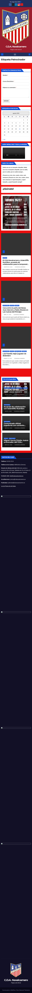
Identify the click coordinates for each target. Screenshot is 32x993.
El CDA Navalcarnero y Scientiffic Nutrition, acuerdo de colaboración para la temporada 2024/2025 (16, 263)
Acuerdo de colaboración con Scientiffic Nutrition (15, 408)
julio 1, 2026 (8, 411)
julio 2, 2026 (8, 394)
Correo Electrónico (8, 81)
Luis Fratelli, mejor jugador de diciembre (14, 355)
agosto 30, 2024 (8, 267)
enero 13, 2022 (8, 358)
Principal (17, 305)
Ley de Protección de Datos (8, 486)
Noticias (5, 257)
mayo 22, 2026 (9, 428)
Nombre (5, 75)
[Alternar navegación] (15, 54)
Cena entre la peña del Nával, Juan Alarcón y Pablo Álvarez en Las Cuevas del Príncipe (15, 310)
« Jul (4, 139)
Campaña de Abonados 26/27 (14, 391)
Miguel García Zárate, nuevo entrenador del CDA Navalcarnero (16, 442)
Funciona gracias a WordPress (9, 990)
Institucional (6, 305)
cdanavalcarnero (20, 267)
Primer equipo (18, 351)
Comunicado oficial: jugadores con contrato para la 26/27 (14, 425)
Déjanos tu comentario (9, 87)
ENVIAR (6, 101)
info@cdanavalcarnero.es (16, 476)
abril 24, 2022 (8, 314)
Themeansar (27, 990)
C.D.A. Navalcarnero (16, 46)
